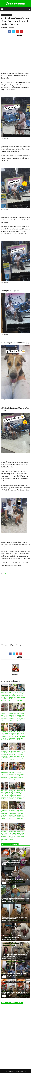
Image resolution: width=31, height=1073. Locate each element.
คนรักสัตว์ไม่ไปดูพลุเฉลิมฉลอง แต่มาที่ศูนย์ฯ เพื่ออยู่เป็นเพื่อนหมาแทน (20, 835)
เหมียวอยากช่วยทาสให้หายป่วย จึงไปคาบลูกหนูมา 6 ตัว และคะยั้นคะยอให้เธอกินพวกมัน (15, 936)
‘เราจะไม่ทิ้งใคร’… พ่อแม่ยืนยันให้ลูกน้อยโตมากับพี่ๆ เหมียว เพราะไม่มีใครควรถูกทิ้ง (4, 836)
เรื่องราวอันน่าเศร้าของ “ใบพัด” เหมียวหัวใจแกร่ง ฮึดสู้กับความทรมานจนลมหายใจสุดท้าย (20, 815)
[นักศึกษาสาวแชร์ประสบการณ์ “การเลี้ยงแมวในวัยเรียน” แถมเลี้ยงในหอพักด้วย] (15, 951)
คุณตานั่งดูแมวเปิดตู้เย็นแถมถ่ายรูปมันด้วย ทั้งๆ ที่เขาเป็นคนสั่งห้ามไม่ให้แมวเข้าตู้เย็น (15, 993)
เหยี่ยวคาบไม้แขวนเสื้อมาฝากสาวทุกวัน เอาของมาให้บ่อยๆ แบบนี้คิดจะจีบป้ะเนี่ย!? (13, 794)
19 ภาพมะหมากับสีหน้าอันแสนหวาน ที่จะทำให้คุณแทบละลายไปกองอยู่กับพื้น (4, 774)
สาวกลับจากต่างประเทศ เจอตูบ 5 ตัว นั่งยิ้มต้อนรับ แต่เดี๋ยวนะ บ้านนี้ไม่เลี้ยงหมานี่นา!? (4, 735)
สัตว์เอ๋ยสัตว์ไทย (4, 15)
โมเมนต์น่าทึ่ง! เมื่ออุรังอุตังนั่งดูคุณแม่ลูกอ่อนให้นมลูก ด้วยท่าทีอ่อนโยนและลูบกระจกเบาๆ (4, 794)
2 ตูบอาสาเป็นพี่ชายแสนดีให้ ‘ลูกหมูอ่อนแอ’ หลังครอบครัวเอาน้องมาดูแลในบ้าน (21, 755)
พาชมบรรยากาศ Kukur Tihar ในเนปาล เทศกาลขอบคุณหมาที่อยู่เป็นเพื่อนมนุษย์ (13, 775)
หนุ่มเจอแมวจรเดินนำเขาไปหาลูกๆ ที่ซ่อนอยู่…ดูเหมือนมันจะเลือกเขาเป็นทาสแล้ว (4, 814)
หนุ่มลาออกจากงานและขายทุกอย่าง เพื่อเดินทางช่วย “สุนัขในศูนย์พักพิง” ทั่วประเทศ (12, 735)
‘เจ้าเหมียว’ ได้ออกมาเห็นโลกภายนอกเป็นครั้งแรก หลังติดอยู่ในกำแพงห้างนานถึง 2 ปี (12, 814)
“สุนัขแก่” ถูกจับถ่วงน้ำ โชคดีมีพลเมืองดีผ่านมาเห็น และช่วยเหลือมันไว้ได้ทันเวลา (4, 755)
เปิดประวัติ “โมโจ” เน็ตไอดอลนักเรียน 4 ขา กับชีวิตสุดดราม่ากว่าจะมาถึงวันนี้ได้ (21, 716)
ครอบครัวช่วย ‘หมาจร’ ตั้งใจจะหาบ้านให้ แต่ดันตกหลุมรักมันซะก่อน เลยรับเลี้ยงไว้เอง (21, 696)
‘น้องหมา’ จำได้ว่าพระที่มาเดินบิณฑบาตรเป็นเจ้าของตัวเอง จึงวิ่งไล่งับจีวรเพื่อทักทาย (4, 696)
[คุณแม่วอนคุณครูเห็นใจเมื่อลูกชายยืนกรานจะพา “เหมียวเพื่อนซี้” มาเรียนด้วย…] (15, 969)
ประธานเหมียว (4, 27)
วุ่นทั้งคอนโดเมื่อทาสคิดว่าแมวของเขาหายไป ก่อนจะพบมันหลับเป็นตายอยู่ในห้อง (15, 918)
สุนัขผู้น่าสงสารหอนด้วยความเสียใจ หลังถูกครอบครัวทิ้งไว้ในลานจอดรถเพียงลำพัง (12, 755)
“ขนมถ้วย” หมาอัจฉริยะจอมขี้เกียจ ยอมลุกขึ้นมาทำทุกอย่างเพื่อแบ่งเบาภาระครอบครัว (15, 861)
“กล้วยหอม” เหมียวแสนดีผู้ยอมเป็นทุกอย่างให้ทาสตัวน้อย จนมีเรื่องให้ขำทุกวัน (15, 899)
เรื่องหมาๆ (9, 15)
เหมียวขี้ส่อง (9, 864)
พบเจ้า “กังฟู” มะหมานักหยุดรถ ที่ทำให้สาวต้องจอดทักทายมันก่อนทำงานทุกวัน (12, 696)
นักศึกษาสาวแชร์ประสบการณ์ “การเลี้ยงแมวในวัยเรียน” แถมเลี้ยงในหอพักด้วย (14, 955)
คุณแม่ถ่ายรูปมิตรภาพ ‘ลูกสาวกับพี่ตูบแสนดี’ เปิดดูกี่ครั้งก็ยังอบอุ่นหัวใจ (4, 716)
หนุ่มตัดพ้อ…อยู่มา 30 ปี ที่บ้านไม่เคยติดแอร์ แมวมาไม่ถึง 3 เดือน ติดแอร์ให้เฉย (15, 880)
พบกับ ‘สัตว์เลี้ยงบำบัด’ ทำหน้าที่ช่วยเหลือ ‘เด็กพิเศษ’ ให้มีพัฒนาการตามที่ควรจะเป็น (21, 794)
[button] (29, 9)
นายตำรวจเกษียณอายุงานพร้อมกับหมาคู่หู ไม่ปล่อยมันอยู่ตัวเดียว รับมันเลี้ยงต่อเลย (12, 716)
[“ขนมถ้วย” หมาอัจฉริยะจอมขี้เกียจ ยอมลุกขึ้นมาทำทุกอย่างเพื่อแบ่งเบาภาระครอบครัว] (15, 857)
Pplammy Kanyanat (9, 574)
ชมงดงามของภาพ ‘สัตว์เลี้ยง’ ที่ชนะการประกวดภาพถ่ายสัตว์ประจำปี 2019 (21, 735)
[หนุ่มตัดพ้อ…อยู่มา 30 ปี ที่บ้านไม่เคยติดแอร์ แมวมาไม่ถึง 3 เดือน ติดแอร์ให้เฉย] (15, 875)
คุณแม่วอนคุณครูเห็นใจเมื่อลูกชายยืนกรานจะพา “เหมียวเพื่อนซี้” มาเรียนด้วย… (14, 974)
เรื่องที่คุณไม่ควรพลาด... (10, 844)
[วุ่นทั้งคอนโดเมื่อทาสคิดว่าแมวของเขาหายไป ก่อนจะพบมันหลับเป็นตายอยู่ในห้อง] (15, 913)
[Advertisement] (15, 54)
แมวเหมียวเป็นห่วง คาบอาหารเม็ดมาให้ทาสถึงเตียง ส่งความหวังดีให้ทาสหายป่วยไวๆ (13, 835)
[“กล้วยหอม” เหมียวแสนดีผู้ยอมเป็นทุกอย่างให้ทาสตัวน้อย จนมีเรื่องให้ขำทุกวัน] (15, 894)
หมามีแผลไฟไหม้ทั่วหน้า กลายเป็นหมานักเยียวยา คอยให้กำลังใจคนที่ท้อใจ (20, 775)
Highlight (4, 864)
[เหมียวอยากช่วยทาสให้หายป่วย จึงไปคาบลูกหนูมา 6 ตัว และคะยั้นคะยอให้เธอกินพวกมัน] (15, 932)
